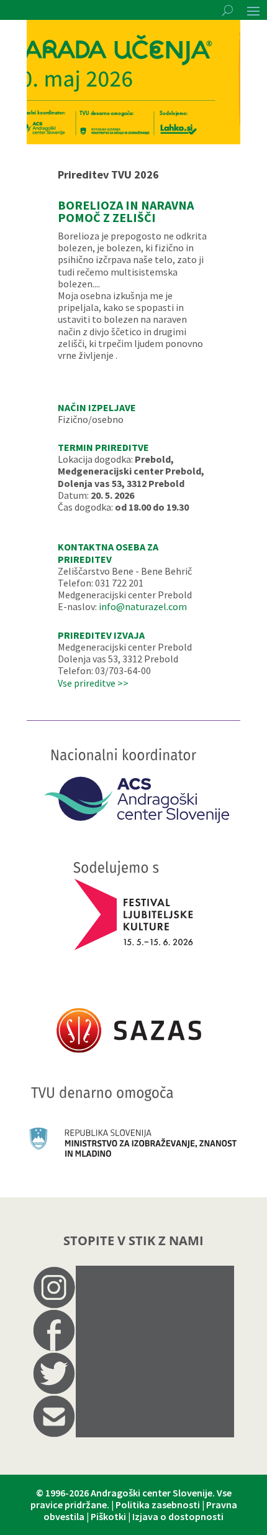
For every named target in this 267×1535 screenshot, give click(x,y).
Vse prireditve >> (93, 683)
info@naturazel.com (143, 606)
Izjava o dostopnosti (178, 1516)
